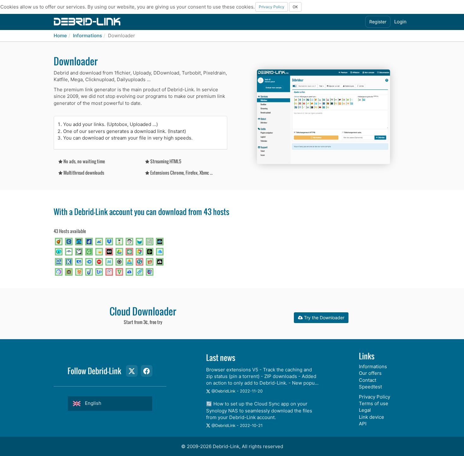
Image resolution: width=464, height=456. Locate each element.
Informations (87, 36)
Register (377, 21)
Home (60, 36)
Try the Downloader (323, 317)
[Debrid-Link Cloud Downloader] (87, 21)
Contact (367, 380)
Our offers (370, 373)
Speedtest (370, 387)
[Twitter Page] (131, 370)
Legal (365, 410)
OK (295, 6)
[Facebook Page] (146, 370)
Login (400, 22)
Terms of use (373, 403)
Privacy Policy (271, 6)
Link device (371, 417)
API (362, 424)
